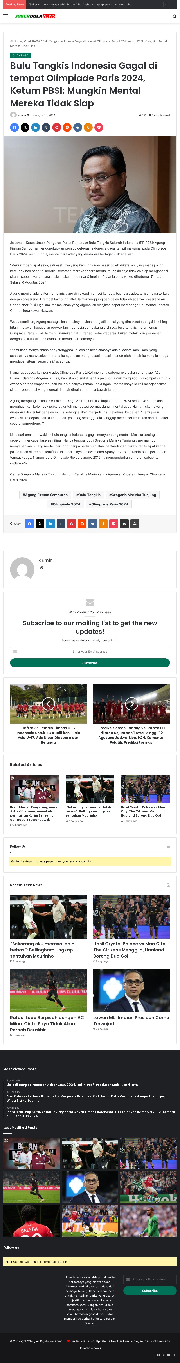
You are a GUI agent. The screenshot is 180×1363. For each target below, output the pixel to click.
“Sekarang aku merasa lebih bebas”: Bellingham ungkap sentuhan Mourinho (88, 811)
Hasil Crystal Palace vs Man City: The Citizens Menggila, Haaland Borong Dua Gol (143, 811)
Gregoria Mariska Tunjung (134, 495)
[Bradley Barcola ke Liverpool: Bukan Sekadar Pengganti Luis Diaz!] (90, 1221)
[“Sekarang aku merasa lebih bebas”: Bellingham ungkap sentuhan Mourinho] (90, 789)
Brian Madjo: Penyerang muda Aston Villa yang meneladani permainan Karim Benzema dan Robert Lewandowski (34, 813)
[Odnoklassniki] (88, 127)
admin (22, 115)
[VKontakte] (77, 127)
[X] (25, 127)
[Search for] (174, 18)
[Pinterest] (56, 127)
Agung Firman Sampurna (46, 495)
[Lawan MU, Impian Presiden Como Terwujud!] (131, 990)
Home (17, 41)
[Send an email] (28, 115)
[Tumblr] (46, 127)
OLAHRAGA (32, 41)
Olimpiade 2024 (66, 504)
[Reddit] (67, 127)
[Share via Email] (124, 523)
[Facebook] (14, 127)
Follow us (11, 1247)
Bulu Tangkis (90, 495)
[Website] (41, 567)
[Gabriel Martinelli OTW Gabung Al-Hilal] (148, 1187)
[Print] (134, 523)
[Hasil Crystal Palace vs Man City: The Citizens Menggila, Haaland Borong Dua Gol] (145, 789)
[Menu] (5, 18)
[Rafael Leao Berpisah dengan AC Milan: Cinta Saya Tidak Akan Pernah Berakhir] (48, 990)
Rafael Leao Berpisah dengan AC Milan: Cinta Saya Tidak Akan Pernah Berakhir (47, 1023)
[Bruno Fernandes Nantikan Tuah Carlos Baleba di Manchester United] (31, 1221)
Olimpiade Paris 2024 (109, 504)
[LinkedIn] (35, 127)
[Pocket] (98, 127)
